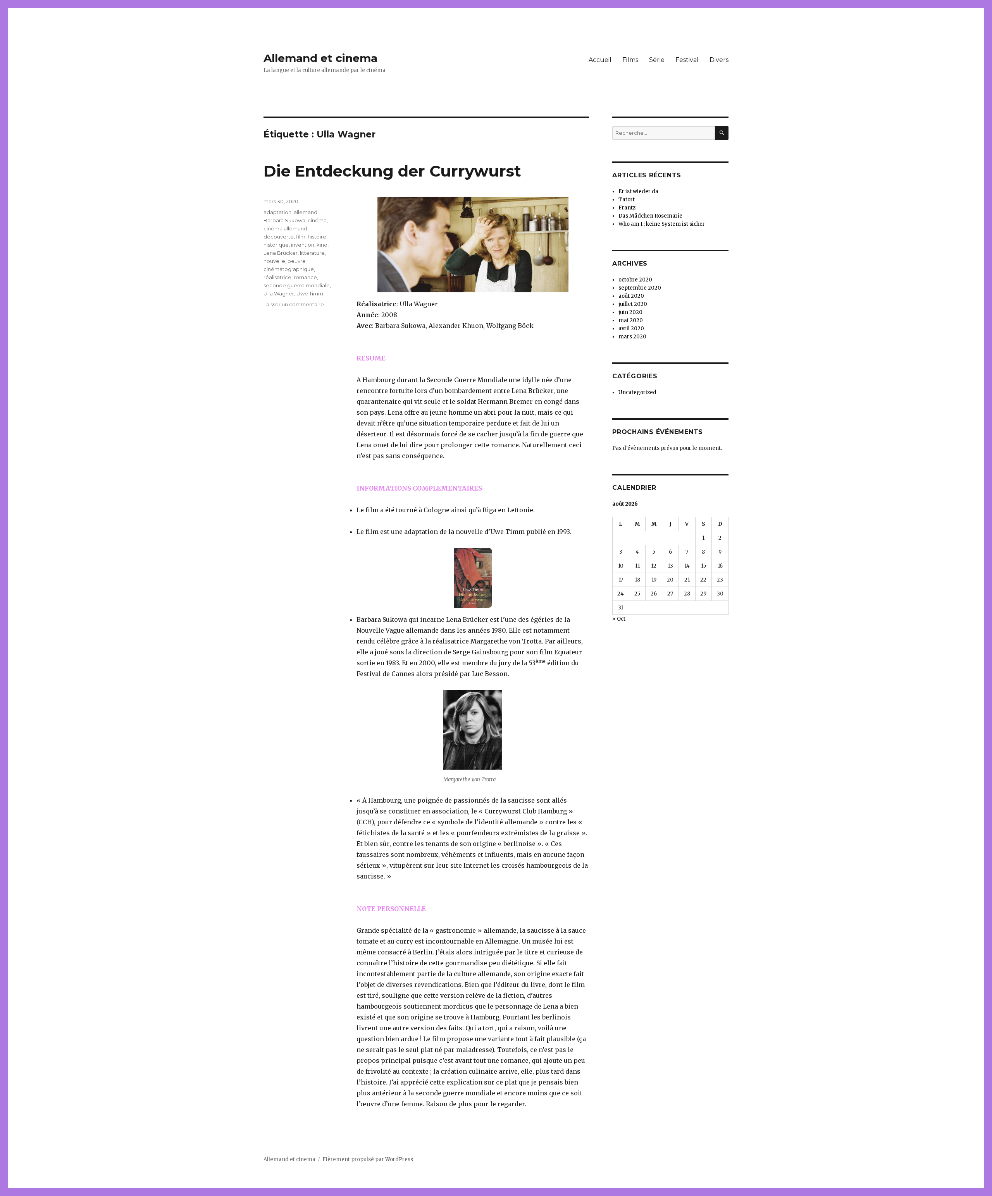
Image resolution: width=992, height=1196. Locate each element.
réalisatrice (277, 277)
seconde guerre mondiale (297, 285)
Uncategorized (637, 392)
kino (322, 245)
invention (302, 245)
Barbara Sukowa (284, 220)
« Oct (618, 619)
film (300, 236)
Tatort (626, 199)
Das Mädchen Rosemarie (650, 216)
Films (630, 59)
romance (305, 277)
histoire (317, 236)
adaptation (277, 212)
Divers (719, 59)
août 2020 (631, 296)
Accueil (600, 59)
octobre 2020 (635, 279)
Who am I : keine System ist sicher (661, 224)
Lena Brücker (281, 253)
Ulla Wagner (279, 293)
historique (276, 245)
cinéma (317, 220)
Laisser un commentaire (294, 304)
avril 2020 (631, 328)
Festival (687, 59)
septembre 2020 (639, 288)
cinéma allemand (285, 228)
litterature (312, 253)
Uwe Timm (309, 293)
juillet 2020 (632, 304)
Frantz (627, 207)
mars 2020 (632, 336)
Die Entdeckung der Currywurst (392, 170)
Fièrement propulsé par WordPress (367, 1159)
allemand (305, 212)
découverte (279, 236)
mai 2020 (630, 320)
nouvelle (274, 261)
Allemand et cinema (320, 58)
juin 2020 (630, 312)
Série (657, 59)
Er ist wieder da (638, 191)
